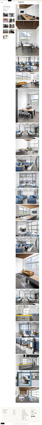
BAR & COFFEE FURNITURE (24, 413)
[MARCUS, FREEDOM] (27, 81)
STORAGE (23, 416)
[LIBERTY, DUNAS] (27, 147)
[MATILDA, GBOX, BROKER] (27, 245)
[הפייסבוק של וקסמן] (31, 416)
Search (38, 2)
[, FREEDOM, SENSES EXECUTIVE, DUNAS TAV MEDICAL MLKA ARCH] (27, 38)
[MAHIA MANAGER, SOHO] (27, 106)
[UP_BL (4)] (27, 180)
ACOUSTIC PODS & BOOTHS (25, 414)
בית (3, 4)
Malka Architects (6, 10)
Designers (14, 413)
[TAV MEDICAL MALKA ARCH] (27, 64)
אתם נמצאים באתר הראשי (5, 0)
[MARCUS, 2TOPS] (27, 271)
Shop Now (2, 423)
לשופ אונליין (10, 0)
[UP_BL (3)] (27, 229)
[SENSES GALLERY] (27, 12)
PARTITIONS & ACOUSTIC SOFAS (25, 415)
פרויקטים (5, 4)
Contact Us (14, 414)
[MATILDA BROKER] (27, 163)
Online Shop (32, 414)
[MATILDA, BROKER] (27, 297)
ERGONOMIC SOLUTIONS (24, 419)
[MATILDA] (27, 346)
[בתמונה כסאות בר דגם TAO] (27, 313)
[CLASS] (27, 395)
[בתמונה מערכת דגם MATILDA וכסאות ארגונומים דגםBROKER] (27, 131)
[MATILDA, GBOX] (27, 196)
